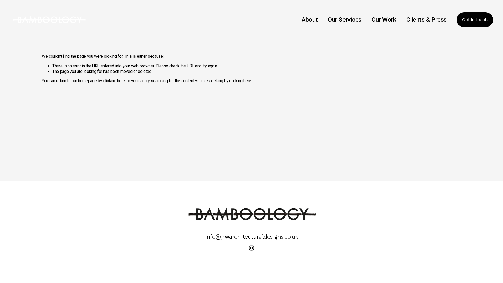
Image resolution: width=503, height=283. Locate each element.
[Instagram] (251, 248)
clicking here (114, 80)
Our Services (344, 19)
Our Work (383, 19)
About (310, 19)
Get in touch (475, 20)
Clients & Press (426, 19)
